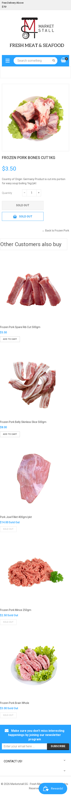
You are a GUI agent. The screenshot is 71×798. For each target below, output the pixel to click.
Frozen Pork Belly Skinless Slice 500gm (23, 421)
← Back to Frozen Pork (55, 230)
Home (5, 72)
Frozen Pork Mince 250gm (15, 609)
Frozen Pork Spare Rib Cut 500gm (20, 327)
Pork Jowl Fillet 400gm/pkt (16, 517)
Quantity (7, 192)
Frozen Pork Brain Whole (14, 702)
